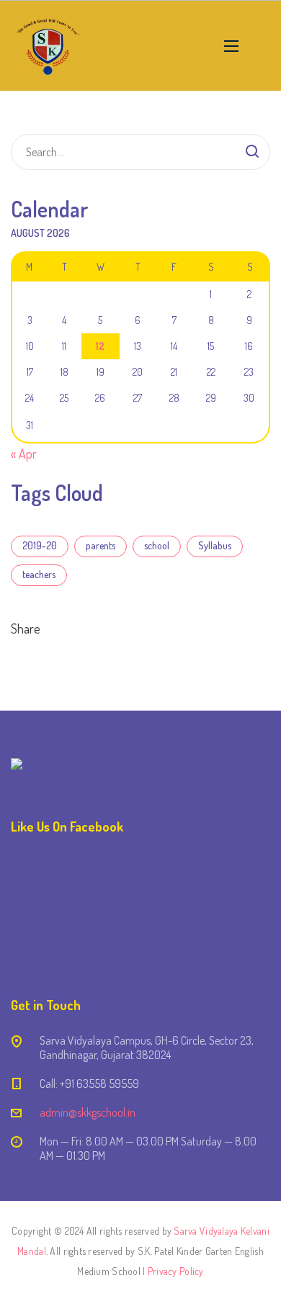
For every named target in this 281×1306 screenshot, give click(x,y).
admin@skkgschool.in (87, 1112)
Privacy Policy (176, 1271)
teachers (38, 574)
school (156, 545)
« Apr (24, 453)
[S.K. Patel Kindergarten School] (48, 46)
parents (100, 545)
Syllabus (214, 545)
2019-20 (39, 545)
